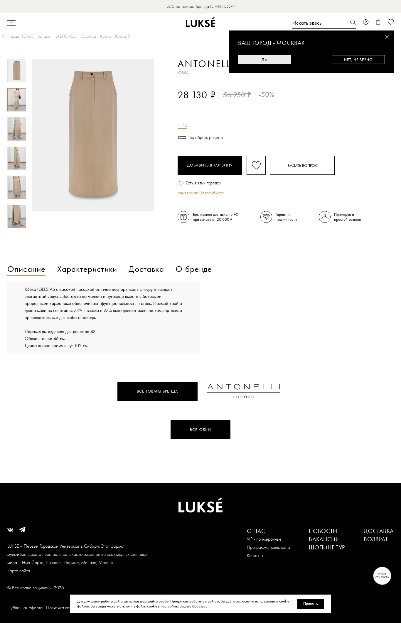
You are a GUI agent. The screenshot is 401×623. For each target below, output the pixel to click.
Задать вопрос (302, 165)
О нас (256, 531)
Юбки (105, 36)
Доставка (379, 531)
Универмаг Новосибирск (201, 193)
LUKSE (27, 36)
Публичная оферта (25, 608)
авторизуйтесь (195, 105)
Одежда (88, 36)
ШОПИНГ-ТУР (327, 547)
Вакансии (324, 539)
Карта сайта (18, 571)
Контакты (255, 555)
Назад (13, 36)
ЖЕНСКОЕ (66, 36)
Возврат (376, 539)
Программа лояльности (268, 547)
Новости (323, 531)
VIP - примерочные (264, 539)
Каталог (45, 36)
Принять (310, 604)
